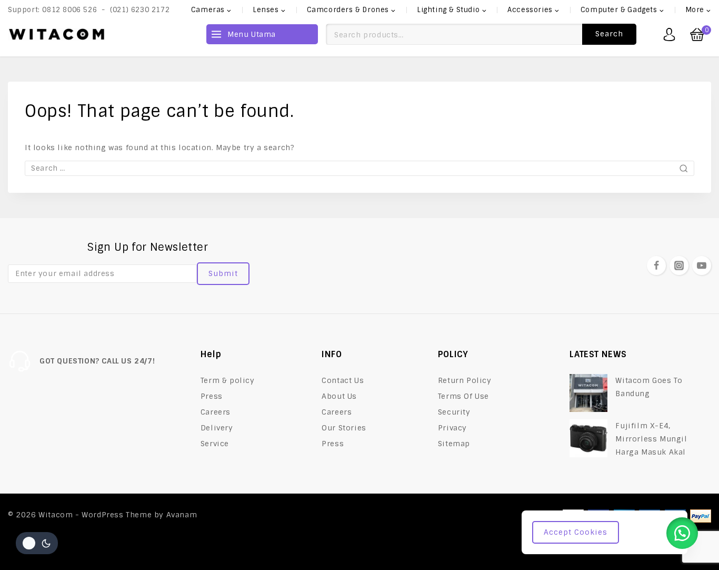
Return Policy (465, 380)
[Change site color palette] (37, 543)
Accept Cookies (575, 532)
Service (215, 443)
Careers (216, 412)
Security (454, 412)
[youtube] (701, 265)
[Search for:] (359, 168)
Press (212, 396)
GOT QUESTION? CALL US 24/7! (97, 361)
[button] (682, 533)
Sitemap (454, 443)
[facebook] (656, 265)
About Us (339, 396)
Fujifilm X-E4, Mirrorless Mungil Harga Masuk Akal (651, 439)
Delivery (217, 428)
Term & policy (228, 380)
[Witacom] (56, 34)
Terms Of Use (463, 396)
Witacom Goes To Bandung (648, 387)
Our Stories (344, 428)
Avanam (181, 514)
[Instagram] (679, 265)
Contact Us (343, 380)
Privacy (452, 428)
